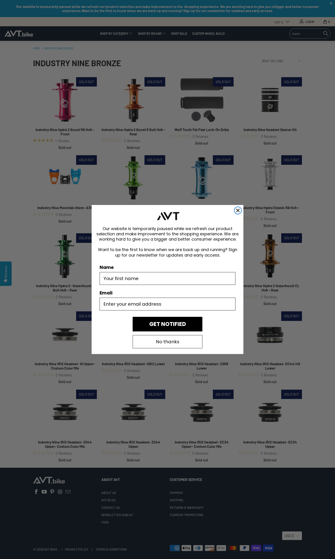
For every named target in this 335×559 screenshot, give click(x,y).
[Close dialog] (238, 210)
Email (106, 293)
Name (107, 267)
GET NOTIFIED (167, 324)
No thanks (167, 342)
